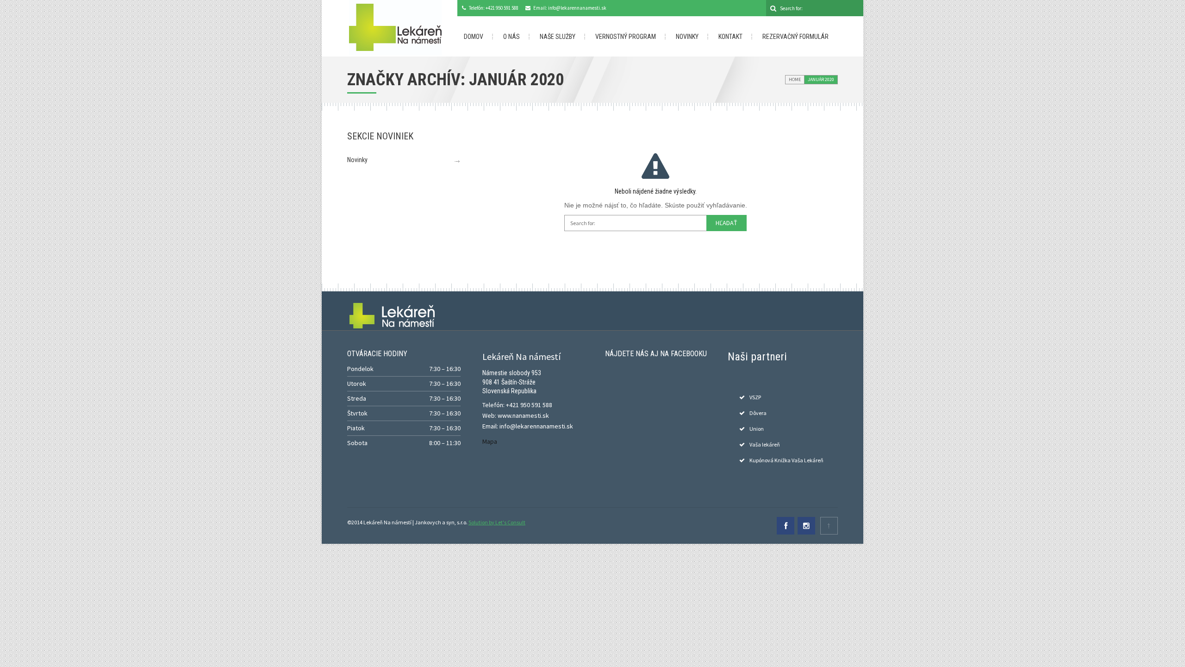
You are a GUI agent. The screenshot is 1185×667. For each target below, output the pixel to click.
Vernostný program (625, 36)
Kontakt (730, 36)
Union (756, 428)
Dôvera (758, 412)
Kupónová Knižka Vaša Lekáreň (786, 460)
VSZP (755, 397)
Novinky (687, 36)
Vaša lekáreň (764, 444)
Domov (473, 36)
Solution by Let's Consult (496, 522)
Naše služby (557, 36)
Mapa (489, 441)
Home (795, 79)
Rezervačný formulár (795, 36)
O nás (511, 36)
